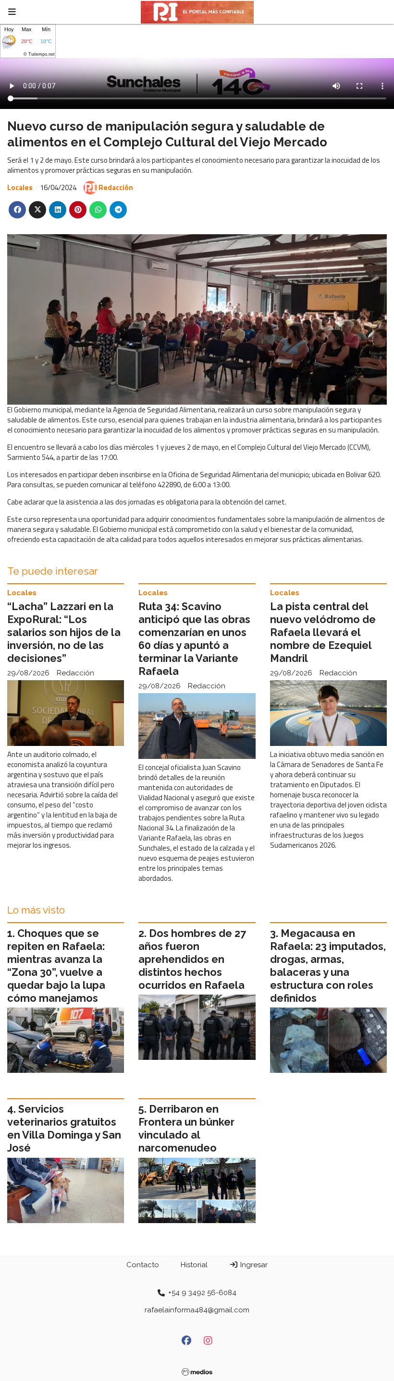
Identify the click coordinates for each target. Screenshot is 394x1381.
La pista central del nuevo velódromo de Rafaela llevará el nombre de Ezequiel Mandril (323, 632)
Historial (194, 1265)
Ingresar (253, 1265)
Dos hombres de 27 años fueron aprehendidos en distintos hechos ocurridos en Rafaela (192, 959)
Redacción (115, 187)
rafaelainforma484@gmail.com (197, 1310)
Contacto (142, 1265)
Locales (20, 187)
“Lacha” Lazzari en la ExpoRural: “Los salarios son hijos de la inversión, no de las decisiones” (64, 632)
